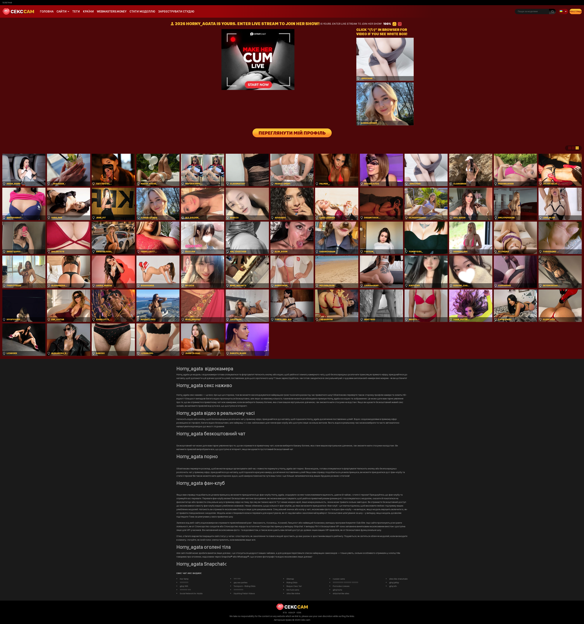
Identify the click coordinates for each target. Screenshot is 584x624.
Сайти (62, 11)
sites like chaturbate (398, 579)
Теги (76, 11)
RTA (285, 612)
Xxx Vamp (184, 579)
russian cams (339, 579)
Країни (88, 11)
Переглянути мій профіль (292, 133)
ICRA (299, 612)
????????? (238, 590)
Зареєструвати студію (176, 11)
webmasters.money (112, 11)
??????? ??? (185, 590)
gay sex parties (240, 582)
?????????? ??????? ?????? (345, 582)
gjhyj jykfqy (394, 582)
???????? (184, 582)
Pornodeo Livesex (341, 586)
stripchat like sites (341, 593)
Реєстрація (576, 11)
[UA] (562, 11)
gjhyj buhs (337, 590)
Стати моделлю (142, 11)
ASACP (291, 612)
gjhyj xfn (393, 586)
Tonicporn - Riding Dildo (244, 586)
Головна (47, 11)
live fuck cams (293, 590)
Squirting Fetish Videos (244, 593)
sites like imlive (293, 593)
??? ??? (237, 579)
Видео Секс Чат (294, 586)
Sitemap (290, 579)
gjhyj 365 (184, 586)
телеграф (7, 2)
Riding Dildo (292, 582)
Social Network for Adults (191, 593)
